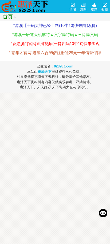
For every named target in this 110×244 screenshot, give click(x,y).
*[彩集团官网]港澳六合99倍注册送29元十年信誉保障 (55, 52)
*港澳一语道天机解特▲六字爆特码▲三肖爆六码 (55, 34)
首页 (8, 16)
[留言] (103, 213)
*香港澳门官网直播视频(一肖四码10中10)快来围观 (55, 43)
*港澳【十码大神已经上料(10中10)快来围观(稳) (55, 25)
